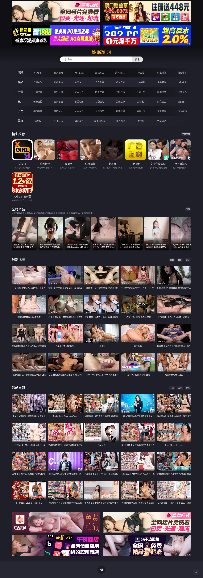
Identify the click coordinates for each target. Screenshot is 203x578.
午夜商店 (58, 120)
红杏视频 (120, 120)
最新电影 (18, 387)
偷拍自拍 (58, 91)
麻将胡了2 (120, 72)
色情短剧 (161, 120)
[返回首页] (196, 572)
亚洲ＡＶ (37, 82)
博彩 (20, 72)
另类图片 (182, 101)
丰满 (172, 388)
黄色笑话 (161, 111)
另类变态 (182, 91)
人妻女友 (79, 111)
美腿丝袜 (120, 101)
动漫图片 (99, 101)
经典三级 (141, 91)
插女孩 (38, 120)
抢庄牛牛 (182, 72)
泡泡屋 (141, 120)
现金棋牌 (161, 72)
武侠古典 (99, 111)
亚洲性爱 (37, 91)
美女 (172, 259)
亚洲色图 (58, 101)
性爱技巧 (182, 111)
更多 (188, 259)
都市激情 (37, 111)
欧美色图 (79, 101)
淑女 (180, 388)
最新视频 (18, 259)
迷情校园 (120, 111)
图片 (20, 101)
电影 (20, 92)
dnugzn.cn (101, 52)
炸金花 (141, 72)
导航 (20, 121)
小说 (20, 111)
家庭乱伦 (58, 111)
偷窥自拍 (37, 101)
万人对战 (79, 72)
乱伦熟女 (161, 91)
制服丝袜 (120, 91)
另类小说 (141, 111)
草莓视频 (79, 120)
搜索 (137, 59)
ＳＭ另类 (182, 82)
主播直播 (161, 82)
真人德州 (58, 72)
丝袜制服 (141, 82)
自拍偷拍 (58, 82)
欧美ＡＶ (79, 82)
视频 (20, 82)
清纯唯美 (141, 101)
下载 (188, 209)
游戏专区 (99, 72)
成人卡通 (79, 91)
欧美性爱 (99, 91)
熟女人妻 (120, 82)
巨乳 (180, 259)
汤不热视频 (99, 120)
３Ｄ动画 (99, 82)
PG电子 (38, 72)
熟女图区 (161, 101)
